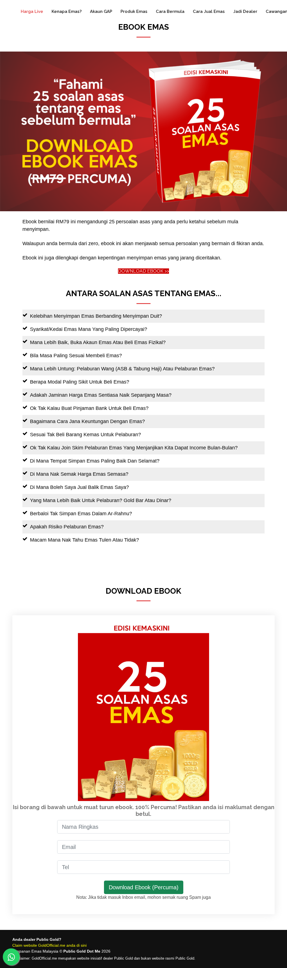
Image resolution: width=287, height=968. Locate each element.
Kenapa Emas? (67, 11)
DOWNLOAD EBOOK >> (143, 271)
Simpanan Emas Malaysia (35, 951)
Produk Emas (134, 11)
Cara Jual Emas (209, 11)
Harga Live (32, 11)
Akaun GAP (101, 11)
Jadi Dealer (245, 11)
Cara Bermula (170, 11)
